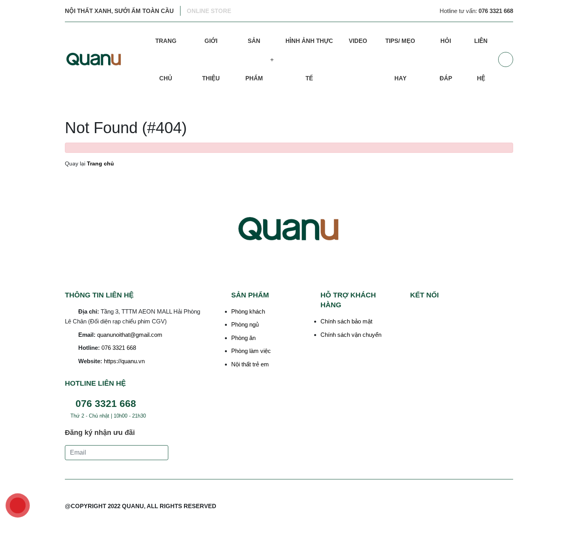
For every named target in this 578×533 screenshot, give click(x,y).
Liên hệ (481, 59)
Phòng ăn (243, 337)
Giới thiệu (211, 59)
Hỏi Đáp (446, 59)
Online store (209, 10)
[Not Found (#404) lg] (103, 59)
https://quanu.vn (124, 361)
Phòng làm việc (251, 350)
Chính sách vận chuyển (350, 334)
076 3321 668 (118, 347)
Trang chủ (166, 59)
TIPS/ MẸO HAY (400, 59)
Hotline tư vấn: (476, 10)
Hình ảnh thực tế (309, 59)
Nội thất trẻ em (250, 364)
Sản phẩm (254, 59)
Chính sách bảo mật (346, 321)
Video (358, 40)
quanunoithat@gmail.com (129, 334)
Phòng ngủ (245, 324)
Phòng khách (248, 311)
